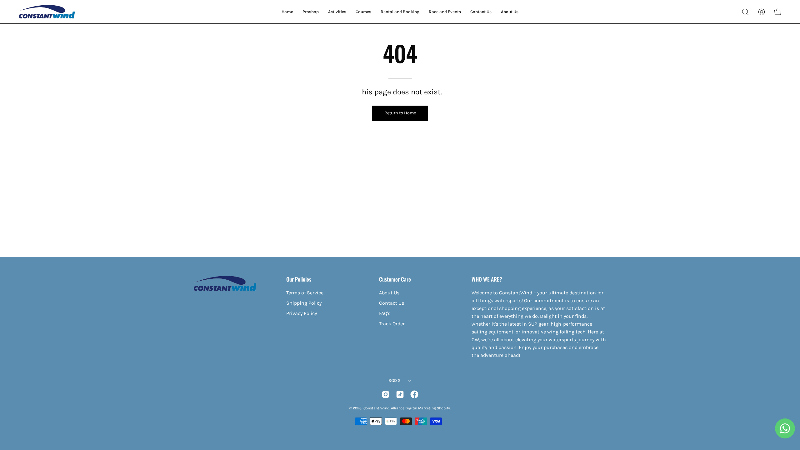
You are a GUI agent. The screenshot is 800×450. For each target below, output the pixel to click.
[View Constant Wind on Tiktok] (400, 394)
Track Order (392, 324)
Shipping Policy (304, 303)
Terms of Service (304, 293)
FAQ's (384, 313)
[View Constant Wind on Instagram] (385, 394)
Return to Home (400, 113)
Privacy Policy (301, 313)
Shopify (443, 408)
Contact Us (391, 303)
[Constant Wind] (47, 12)
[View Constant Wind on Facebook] (414, 394)
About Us (389, 293)
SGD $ (394, 380)
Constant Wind (376, 408)
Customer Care (395, 279)
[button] (745, 11)
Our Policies (298, 279)
